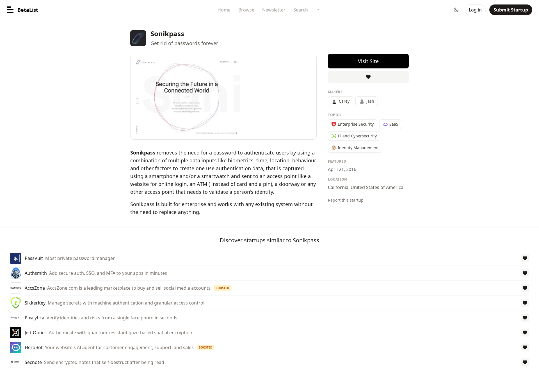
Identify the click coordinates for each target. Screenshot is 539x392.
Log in (475, 10)
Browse (246, 10)
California (338, 187)
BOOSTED (222, 288)
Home (224, 10)
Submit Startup (511, 10)
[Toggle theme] (456, 10)
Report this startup (346, 200)
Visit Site (368, 61)
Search (300, 10)
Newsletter (274, 10)
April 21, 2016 (342, 169)
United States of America (377, 187)
